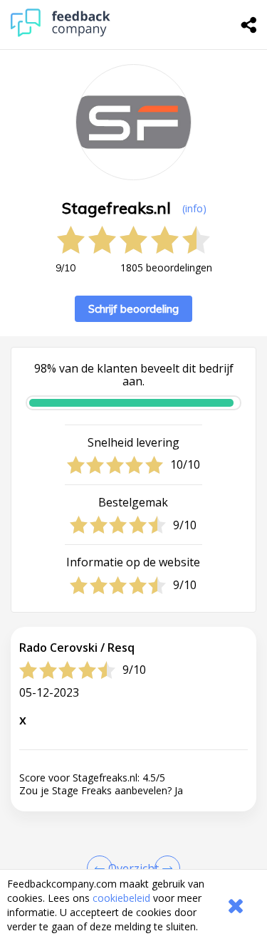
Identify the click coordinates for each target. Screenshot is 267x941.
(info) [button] (194, 208)
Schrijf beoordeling (133, 309)
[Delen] (249, 25)
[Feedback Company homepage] (60, 33)
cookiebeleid (121, 898)
